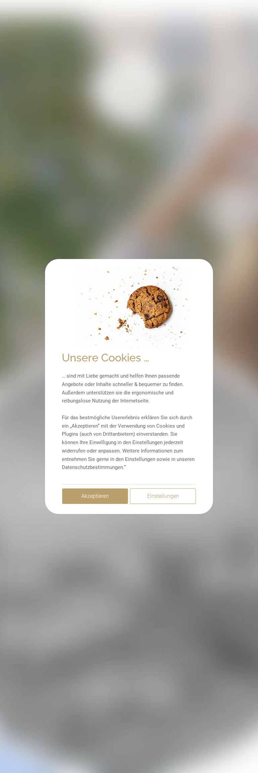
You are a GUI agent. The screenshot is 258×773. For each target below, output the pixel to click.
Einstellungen (163, 496)
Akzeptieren (95, 496)
